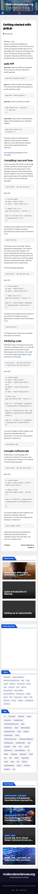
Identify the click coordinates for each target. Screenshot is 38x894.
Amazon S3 (21, 716)
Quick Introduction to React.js (15, 592)
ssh (18, 761)
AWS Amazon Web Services (11, 680)
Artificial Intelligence (18, 677)
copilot (6, 684)
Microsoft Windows (9, 694)
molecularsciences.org (19, 4)
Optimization (23, 754)
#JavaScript (8, 34)
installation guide (20, 743)
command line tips (9, 731)
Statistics (20, 700)
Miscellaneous (20, 694)
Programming (18, 697)
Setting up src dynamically (18, 613)
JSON (14, 746)
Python (26, 697)
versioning (26, 765)
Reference (7, 700)
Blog (17, 890)
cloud (28, 680)
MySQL (28, 694)
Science (14, 700)
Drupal (28, 684)
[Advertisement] (19, 649)
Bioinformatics (8, 727)
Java (5, 687)
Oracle (6, 697)
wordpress (7, 769)
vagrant (19, 765)
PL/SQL (16, 758)
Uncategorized (29, 700)
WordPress (7, 704)
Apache (29, 716)
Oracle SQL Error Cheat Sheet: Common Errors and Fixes (18, 840)
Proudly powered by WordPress (10, 885)
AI (4, 716)
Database (12, 684)
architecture (7, 720)
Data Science (21, 684)
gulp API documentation (14, 152)
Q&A (31, 697)
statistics (24, 761)
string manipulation (9, 765)
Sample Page (23, 890)
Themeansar (32, 885)
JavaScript (11, 687)
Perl (5, 758)
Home (12, 890)
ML (28, 750)
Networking (14, 754)
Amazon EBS (11, 716)
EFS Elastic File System (10, 739)
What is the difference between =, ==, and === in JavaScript (16, 574)
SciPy (12, 761)
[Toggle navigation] (19, 13)
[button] (35, 13)
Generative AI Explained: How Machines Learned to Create (17, 800)
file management (8, 743)
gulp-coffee (18, 462)
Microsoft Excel (8, 690)
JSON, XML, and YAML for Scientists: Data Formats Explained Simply (17, 860)
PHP (11, 697)
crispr (19, 731)
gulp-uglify (17, 356)
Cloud (16, 727)
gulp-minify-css (22, 354)
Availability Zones (18, 720)
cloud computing (25, 727)
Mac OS (23, 687)
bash (22, 680)
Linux (17, 687)
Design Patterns (8, 735)
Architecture (7, 677)
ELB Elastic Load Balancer (26, 739)
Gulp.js (6, 44)
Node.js (7, 545)
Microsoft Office (18, 690)
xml (14, 769)
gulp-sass (16, 268)
